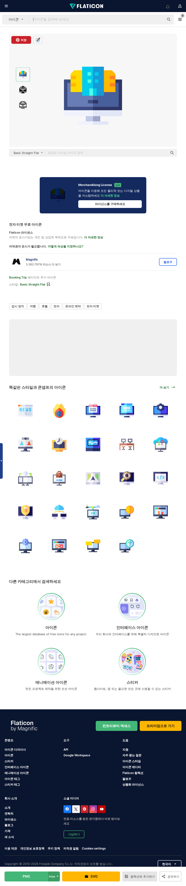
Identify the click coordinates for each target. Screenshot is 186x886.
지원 (125, 749)
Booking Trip (18, 277)
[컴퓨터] (59, 478)
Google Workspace (77, 755)
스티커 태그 (12, 784)
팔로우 (126, 779)
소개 (7, 807)
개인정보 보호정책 (32, 848)
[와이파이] (127, 546)
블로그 (9, 825)
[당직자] (127, 478)
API (66, 749)
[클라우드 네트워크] (59, 512)
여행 (33, 306)
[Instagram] (93, 809)
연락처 (9, 813)
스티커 (9, 761)
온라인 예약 (73, 306)
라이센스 (10, 819)
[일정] (93, 411)
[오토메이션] (160, 411)
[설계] (59, 546)
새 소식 (9, 837)
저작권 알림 (71, 848)
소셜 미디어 (71, 798)
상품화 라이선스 (133, 784)
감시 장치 (18, 306)
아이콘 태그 (12, 779)
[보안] (25, 512)
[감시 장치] (93, 444)
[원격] (25, 478)
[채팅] (93, 546)
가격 (7, 831)
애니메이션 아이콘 (17, 773)
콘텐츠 (9, 740)
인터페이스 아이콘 (17, 767)
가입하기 (74, 834)
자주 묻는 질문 (132, 755)
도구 (66, 740)
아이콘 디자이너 (15, 749)
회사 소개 (11, 798)
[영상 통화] (25, 444)
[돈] (127, 512)
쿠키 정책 (54, 848)
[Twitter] (76, 809)
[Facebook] (67, 809)
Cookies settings (94, 848)
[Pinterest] (84, 809)
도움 (125, 740)
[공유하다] (93, 512)
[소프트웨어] (25, 546)
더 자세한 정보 (110, 195)
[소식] (59, 411)
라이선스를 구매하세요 (110, 204)
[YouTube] (102, 809)
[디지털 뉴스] (25, 411)
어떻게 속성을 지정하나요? (65, 246)
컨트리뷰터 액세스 (117, 726)
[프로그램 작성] (160, 478)
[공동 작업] (127, 444)
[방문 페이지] (127, 411)
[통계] (160, 512)
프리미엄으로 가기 (161, 726)
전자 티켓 (93, 306)
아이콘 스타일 (131, 761)
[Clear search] (159, 19)
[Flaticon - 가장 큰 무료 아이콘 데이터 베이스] (87, 6)
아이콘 (9, 755)
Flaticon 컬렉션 (132, 773)
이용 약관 (11, 848)
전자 (56, 306)
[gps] (93, 478)
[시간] (59, 444)
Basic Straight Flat (32, 284)
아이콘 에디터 (131, 767)
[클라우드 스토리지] (160, 444)
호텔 (45, 306)
